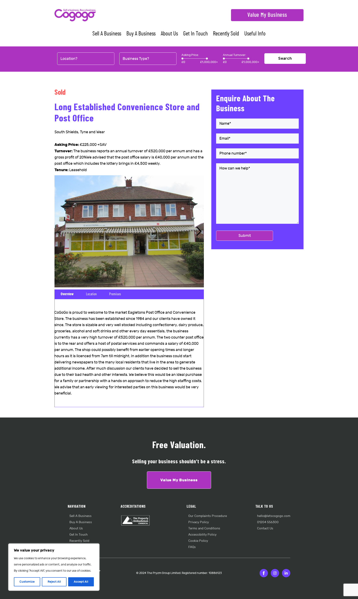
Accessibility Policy (202, 534)
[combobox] (85, 59)
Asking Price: (190, 55)
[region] (53, 567)
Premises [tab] (115, 294)
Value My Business (267, 15)
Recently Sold (226, 34)
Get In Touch (195, 34)
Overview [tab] (67, 294)
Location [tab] (91, 294)
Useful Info (255, 34)
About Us (169, 34)
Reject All (54, 581)
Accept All (81, 581)
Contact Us (265, 528)
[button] (199, 231)
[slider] (182, 58)
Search (285, 58)
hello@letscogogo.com (273, 516)
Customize (27, 581)
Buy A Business (141, 34)
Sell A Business (106, 34)
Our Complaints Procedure (207, 516)
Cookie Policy (198, 541)
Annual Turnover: (234, 55)
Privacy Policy (198, 522)
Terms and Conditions (204, 528)
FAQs (192, 547)
